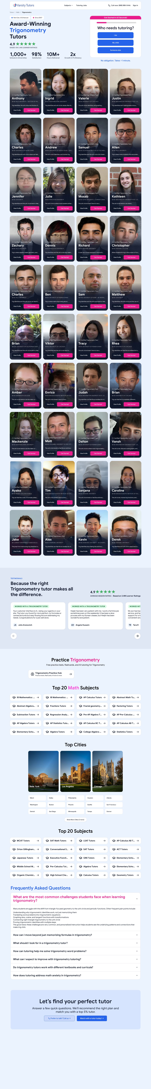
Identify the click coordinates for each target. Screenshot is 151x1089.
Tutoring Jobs (81, 5)
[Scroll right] (137, 636)
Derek (116, 539)
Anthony (18, 98)
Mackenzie (20, 441)
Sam (81, 294)
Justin (116, 98)
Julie (48, 196)
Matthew (118, 294)
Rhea (115, 343)
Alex (48, 539)
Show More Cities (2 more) (75, 820)
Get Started (31, 110)
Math (18, 12)
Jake (15, 539)
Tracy (82, 343)
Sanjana (84, 490)
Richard (84, 245)
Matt (48, 441)
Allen (115, 147)
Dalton (83, 441)
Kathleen (118, 196)
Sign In (135, 5)
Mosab (83, 196)
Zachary (18, 245)
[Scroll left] (14, 636)
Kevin (82, 539)
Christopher (121, 245)
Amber (17, 392)
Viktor (49, 343)
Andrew (51, 147)
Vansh (116, 441)
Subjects (67, 5)
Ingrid (49, 98)
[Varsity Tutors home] (23, 5)
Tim (48, 490)
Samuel (83, 147)
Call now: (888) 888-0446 (120, 5)
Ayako (16, 490)
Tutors (12, 12)
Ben (48, 294)
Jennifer (18, 196)
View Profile (17, 110)
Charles (17, 147)
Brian (16, 343)
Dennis (50, 245)
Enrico (50, 392)
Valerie (83, 98)
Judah (83, 392)
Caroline (118, 490)
